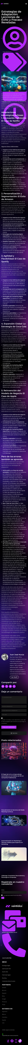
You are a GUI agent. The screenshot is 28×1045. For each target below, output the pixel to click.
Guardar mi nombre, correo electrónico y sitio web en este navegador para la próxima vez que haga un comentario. (13, 721)
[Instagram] (12, 1041)
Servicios (14, 733)
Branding (4, 978)
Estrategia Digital (6, 965)
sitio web (9, 641)
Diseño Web (5, 972)
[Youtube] (16, 1041)
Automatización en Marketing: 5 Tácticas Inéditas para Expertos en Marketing (12, 842)
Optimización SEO (6, 968)
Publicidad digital (6, 975)
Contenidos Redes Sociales (8, 981)
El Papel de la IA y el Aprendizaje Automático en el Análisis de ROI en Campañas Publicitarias (12, 776)
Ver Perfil (14, 677)
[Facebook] (8, 1041)
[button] (26, 4)
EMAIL (3, 890)
